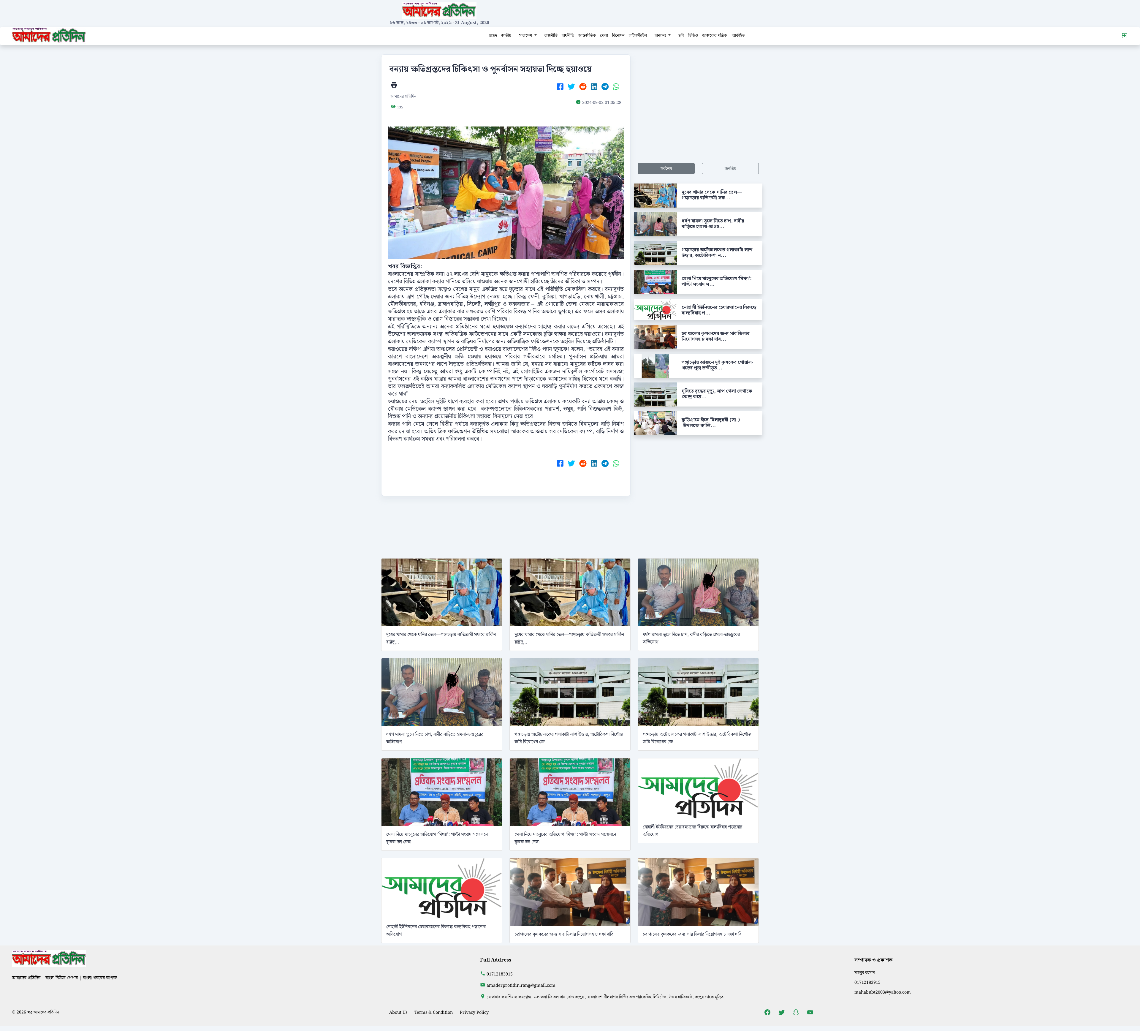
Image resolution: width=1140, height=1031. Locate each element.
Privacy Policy (474, 1012)
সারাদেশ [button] (526, 35)
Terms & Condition (433, 1012)
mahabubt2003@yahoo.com (882, 992)
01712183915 (500, 974)
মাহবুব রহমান (864, 972)
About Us (398, 1012)
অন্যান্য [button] (661, 35)
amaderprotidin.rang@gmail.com (521, 985)
